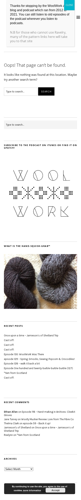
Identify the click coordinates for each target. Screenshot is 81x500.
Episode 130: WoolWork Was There (24, 354)
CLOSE (69, 5)
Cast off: (9, 340)
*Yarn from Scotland (15, 372)
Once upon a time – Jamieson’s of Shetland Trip (31, 335)
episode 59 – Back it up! (37, 423)
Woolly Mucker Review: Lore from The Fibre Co (47, 419)
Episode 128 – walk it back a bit (22, 363)
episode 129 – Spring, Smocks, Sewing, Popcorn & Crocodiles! (39, 359)
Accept (56, 490)
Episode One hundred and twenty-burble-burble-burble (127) (38, 368)
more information (32, 490)
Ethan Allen (11, 411)
